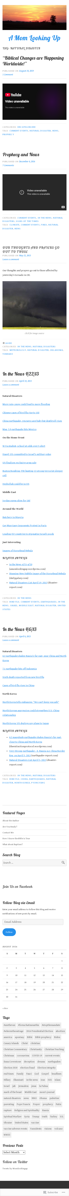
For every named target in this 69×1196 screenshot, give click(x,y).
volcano (58, 1128)
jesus (33, 1086)
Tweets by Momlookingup (15, 1168)
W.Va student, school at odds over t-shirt (24, 446)
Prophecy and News (21, 154)
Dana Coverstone (12, 1061)
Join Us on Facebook (18, 886)
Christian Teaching (54, 1049)
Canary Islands (11, 1043)
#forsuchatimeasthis (28, 1025)
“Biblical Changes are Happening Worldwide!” (33, 61)
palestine (54, 1098)
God (36, 1074)
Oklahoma (56, 350)
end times (9, 1074)
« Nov (5, 1008)
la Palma (43, 1086)
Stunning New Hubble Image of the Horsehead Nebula (37, 573)
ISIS (50, 1080)
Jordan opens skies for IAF (16, 500)
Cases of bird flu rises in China (18, 685)
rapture (8, 1110)
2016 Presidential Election (39, 1031)
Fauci (29, 1074)
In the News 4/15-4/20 (20, 564)
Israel (14, 605)
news (55, 130)
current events (19, 130)
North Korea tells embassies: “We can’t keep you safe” (31, 702)
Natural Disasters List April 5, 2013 (27, 760)
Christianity (36, 1049)
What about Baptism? (13, 844)
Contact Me (8, 832)
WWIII (7, 1134)
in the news (32, 1080)
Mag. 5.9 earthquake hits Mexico (20, 429)
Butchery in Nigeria (13, 517)
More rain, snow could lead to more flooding (26, 404)
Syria (26, 1116)
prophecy (8, 134)
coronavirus (23, 1055)
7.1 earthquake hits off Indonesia (20, 668)
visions (48, 1128)
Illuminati (18, 1080)
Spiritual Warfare (12, 1116)
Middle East (26, 605)
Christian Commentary (15, 1049)
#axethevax (9, 1025)
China (24, 779)
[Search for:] (34, 863)
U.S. (62, 1116)
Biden (57, 1037)
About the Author (11, 820)
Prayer (36, 1104)
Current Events (26, 217)
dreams (41, 1061)
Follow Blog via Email (19, 902)
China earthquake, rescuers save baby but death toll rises (32, 421)
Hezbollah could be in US (16, 484)
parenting (9, 1104)
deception (29, 1061)
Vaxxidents (36, 1128)
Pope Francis (23, 1104)
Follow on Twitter (15, 1161)
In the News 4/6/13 (20, 629)
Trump (35, 1116)
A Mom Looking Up (34, 38)
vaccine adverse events (15, 1128)
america (8, 1037)
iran (43, 1080)
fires (44, 224)
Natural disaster (40, 130)
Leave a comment (11, 259)
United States (21, 1122)
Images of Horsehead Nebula (18, 550)
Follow (9, 932)
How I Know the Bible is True (16, 838)
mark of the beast (13, 1092)
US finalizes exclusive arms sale (19, 462)
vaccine (35, 1122)
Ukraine (8, 1122)
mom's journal (47, 1092)
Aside (8, 343)
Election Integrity (47, 1067)
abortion (60, 1031)
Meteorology (18, 350)
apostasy (19, 1037)
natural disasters (12, 1098)
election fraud (27, 1067)
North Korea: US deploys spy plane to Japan (26, 723)
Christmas (9, 1055)
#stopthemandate (51, 1025)
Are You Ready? (10, 826)
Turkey (53, 1116)
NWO (34, 1098)
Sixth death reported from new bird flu (23, 677)
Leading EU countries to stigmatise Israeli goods (28, 534)
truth (44, 1116)
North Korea (22, 782)
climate (15, 224)
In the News (45, 217)
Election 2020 (10, 1067)
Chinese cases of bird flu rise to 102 (21, 412)
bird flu (14, 601)
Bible (29, 1037)
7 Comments (8, 165)
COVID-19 (37, 1055)
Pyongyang (38, 782)
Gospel (45, 1074)
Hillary (7, 1080)
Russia (45, 1110)
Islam (57, 1080)
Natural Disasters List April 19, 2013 (28, 582)
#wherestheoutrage (13, 1031)
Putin (58, 1104)
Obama (43, 1098)
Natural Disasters (44, 346)
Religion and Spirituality (26, 1110)
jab (14, 1086)
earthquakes (49, 601)
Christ (25, 1043)
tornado (8, 354)
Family (20, 1074)
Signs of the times (27, 221)
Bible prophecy (43, 1037)
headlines (56, 1074)
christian (35, 1043)
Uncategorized (26, 127)
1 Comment (8, 74)
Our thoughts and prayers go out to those (31, 249)
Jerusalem (23, 1086)
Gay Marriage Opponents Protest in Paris (25, 525)
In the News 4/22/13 (21, 374)
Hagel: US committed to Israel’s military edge (27, 454)
